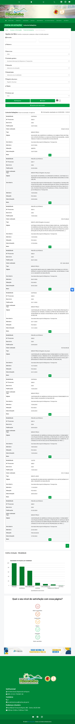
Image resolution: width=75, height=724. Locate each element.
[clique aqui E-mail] (33, 717)
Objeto (8, 86)
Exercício (9, 51)
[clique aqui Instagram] (42, 717)
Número (9, 44)
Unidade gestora (11, 58)
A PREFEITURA (10, 20)
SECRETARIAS (25, 20)
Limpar (43, 100)
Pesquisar (18, 100)
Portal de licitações (29, 30)
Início (6, 30)
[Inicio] (6, 20)
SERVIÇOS (32, 20)
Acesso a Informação (16, 30)
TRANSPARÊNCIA (40, 20)
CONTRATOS (66, 20)
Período (9, 37)
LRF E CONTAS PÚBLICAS (49, 20)
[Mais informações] (49, 155)
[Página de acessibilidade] (43, 2)
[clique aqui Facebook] (37, 717)
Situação (9, 65)
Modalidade (10, 72)
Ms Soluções (31, 721)
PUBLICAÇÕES (59, 20)
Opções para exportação (38, 105)
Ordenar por (10, 93)
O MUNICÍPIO (18, 20)
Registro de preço (11, 79)
